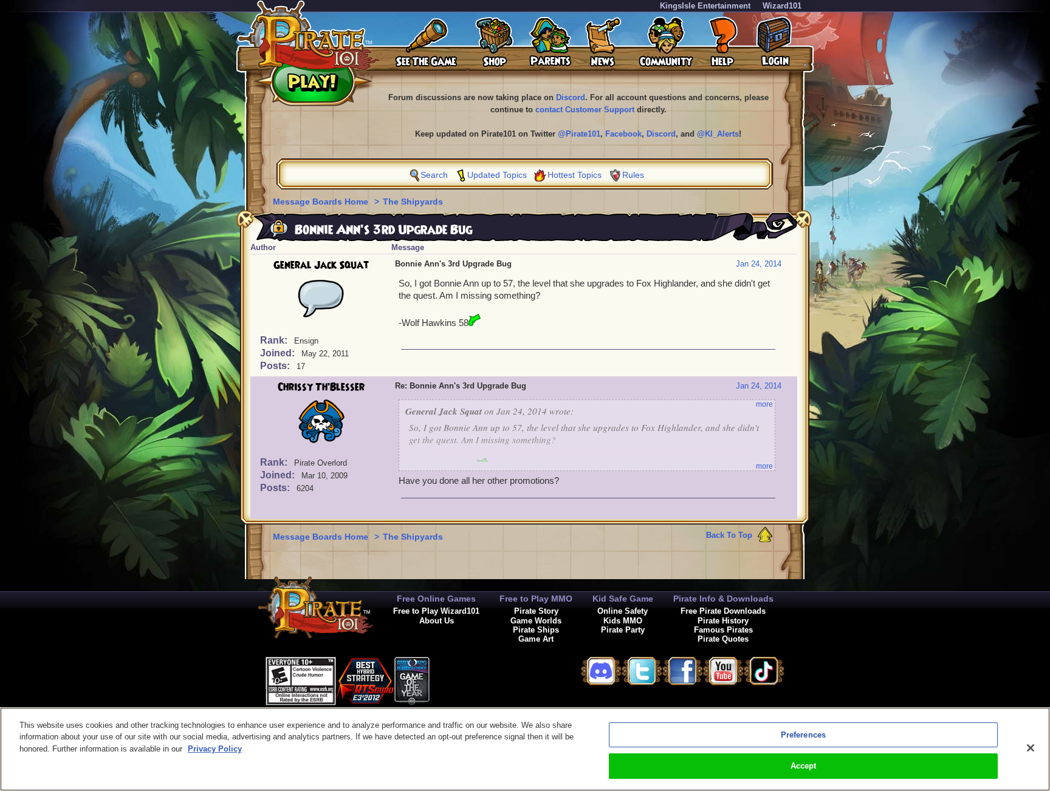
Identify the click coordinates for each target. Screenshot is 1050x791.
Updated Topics (497, 175)
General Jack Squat (321, 265)
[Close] (1030, 748)
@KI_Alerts (718, 133)
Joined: (278, 353)
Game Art (536, 638)
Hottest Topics (574, 175)
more (764, 404)
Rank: (275, 340)
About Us (436, 620)
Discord (570, 97)
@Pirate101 (579, 133)
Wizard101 (782, 5)
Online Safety (622, 611)
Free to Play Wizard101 (436, 611)
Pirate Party (623, 629)
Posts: (276, 366)
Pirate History (723, 620)
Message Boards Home (322, 201)
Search (434, 175)
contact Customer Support (584, 109)
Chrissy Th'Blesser (321, 387)
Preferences (803, 734)
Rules (633, 175)
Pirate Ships (536, 629)
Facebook (623, 133)
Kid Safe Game (622, 598)
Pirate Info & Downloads (723, 598)
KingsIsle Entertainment (705, 5)
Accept (804, 765)
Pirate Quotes (723, 638)
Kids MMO (622, 620)
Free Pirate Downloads (723, 611)
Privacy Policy (215, 748)
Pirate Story (536, 611)
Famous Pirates (723, 629)
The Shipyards (413, 201)
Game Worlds (535, 620)
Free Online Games (436, 598)
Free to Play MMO (535, 598)
